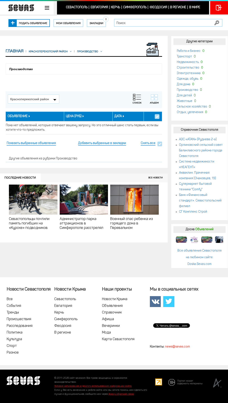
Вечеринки (111, 326)
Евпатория (99, 7)
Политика (14, 332)
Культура (14, 339)
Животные (184, 101)
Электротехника (189, 73)
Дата (118, 116)
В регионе (178, 7)
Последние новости (20, 177)
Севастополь (77, 7)
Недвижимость (188, 62)
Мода (106, 332)
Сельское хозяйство (192, 106)
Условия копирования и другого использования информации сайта (93, 386)
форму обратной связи (121, 394)
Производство (187, 90)
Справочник (112, 312)
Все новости (155, 178)
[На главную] (19, 7)
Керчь (115, 7)
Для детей (184, 95)
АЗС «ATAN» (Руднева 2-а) (198, 139)
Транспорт (184, 56)
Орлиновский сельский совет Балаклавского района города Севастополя (201, 150)
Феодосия (158, 7)
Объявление (18, 116)
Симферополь (135, 7)
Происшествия (19, 319)
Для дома (183, 84)
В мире (194, 7)
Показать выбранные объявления (31, 143)
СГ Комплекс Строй (193, 212)
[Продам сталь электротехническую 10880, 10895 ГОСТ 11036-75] (194, 239)
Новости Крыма (114, 299)
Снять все (148, 143)
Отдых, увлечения (190, 112)
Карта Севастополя (118, 339)
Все (10, 299)
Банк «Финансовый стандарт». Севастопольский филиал (200, 200)
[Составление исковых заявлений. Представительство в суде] (219, 239)
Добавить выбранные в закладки (102, 143)
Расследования (20, 326)
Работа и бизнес (189, 51)
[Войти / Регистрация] (219, 7)
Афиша (108, 319)
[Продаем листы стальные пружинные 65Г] (181, 239)
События (14, 306)
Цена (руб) (73, 116)
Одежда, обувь (187, 79)
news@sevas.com (177, 346)
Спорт (12, 346)
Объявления (112, 306)
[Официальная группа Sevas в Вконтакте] (155, 301)
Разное (13, 352)
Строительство (188, 67)
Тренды (13, 312)
